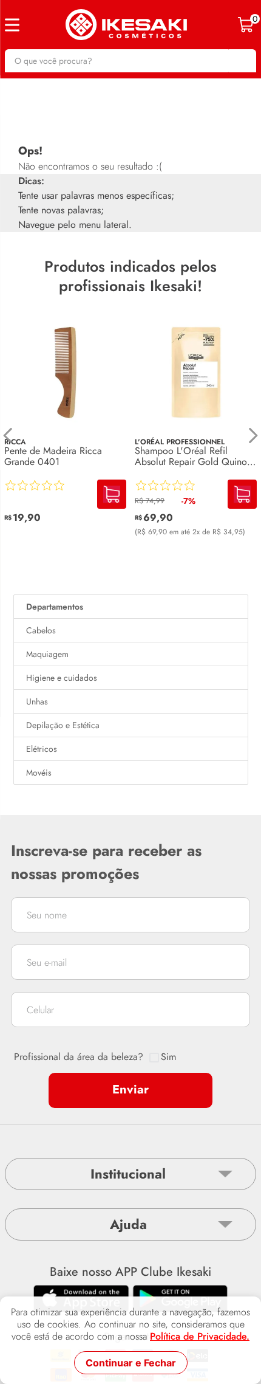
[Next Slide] (252, 435)
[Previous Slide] (8, 435)
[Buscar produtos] (241, 60)
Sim (168, 1057)
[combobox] (130, 60)
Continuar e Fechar (131, 1363)
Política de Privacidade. (199, 1337)
